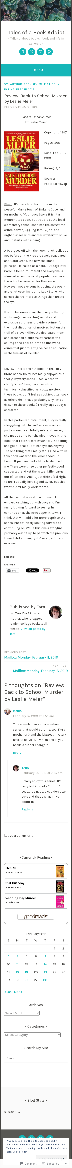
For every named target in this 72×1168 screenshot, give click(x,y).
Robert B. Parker (15, 872)
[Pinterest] (49, 52)
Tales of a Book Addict (36, 32)
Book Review (33, 84)
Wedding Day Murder (20, 898)
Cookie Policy (20, 1151)
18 (17, 972)
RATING (9, 89)
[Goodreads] (23, 52)
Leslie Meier (13, 902)
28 (45, 980)
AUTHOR (16, 84)
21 (45, 972)
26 (27, 980)
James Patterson (15, 887)
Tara (35, 107)
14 (45, 964)
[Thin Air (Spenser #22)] (60, 877)
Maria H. (19, 711)
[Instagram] (40, 52)
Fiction (50, 84)
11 (17, 964)
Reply (17, 752)
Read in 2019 (25, 89)
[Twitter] (32, 52)
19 (26, 972)
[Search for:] (36, 1058)
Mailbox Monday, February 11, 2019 (31, 655)
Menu (38, 70)
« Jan (8, 992)
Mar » (18, 992)
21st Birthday (14, 883)
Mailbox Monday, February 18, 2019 (40, 668)
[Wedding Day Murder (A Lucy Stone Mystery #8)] (60, 907)
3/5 (6, 84)
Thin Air (10, 868)
